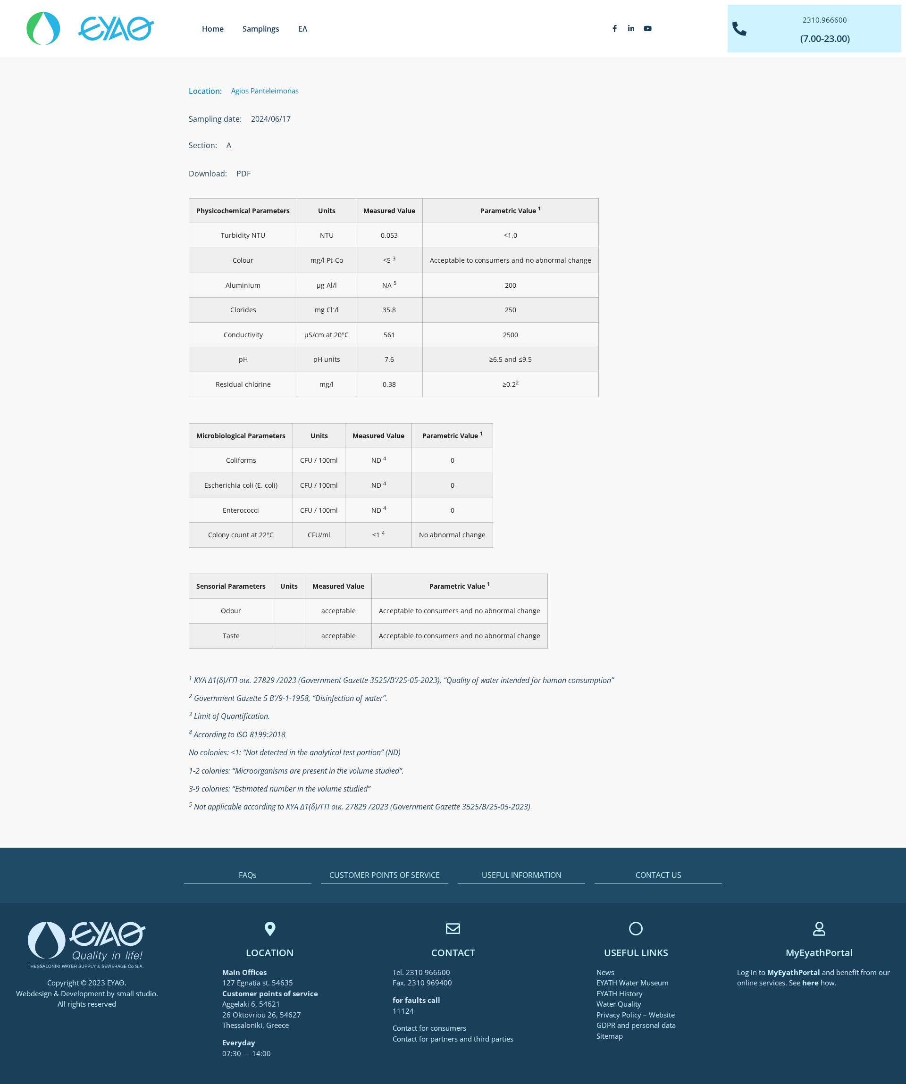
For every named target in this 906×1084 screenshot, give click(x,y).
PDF (243, 173)
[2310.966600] (739, 29)
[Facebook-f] (615, 29)
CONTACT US (658, 875)
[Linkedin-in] (631, 29)
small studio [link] (136, 993)
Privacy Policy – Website (635, 1014)
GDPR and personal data (636, 1025)
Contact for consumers (429, 1028)
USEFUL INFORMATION (522, 875)
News (605, 972)
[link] (794, 972)
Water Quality (618, 1004)
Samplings (261, 29)
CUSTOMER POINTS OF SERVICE (384, 875)
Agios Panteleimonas (265, 90)
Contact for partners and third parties (453, 1038)
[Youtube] (648, 29)
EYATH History (619, 993)
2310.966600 (825, 20)
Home (213, 29)
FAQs (248, 875)
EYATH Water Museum (632, 982)
